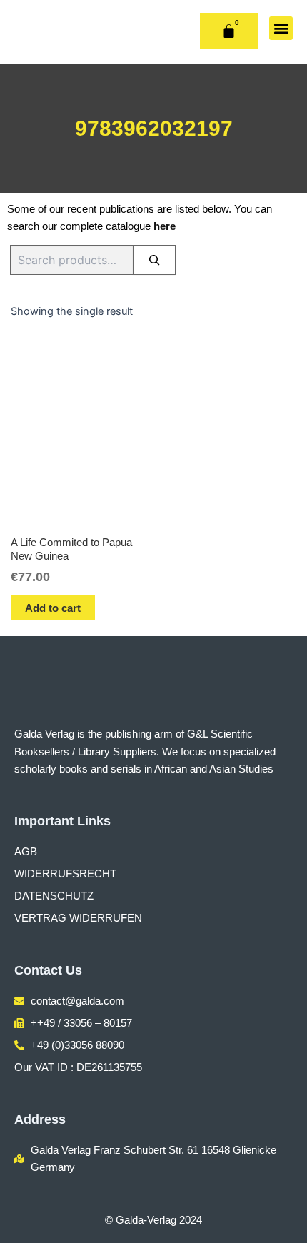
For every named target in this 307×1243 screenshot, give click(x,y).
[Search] (154, 260)
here (165, 226)
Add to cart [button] (53, 608)
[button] (281, 28)
